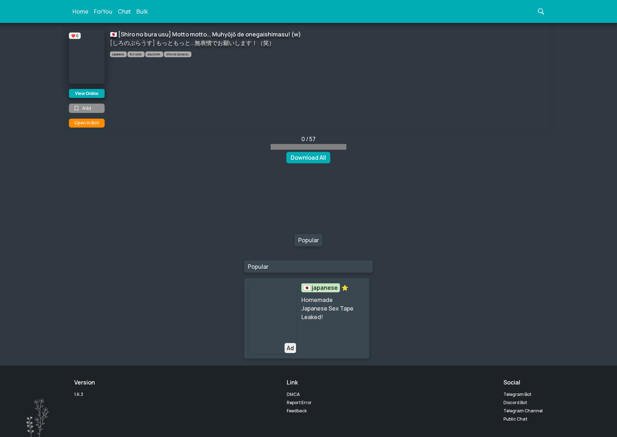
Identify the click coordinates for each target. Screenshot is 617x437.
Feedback (297, 411)
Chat (124, 11)
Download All (308, 158)
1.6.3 (78, 394)
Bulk (142, 11)
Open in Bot (86, 123)
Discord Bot (515, 402)
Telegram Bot (517, 394)
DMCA (293, 394)
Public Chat (515, 419)
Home (80, 11)
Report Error (299, 402)
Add (86, 108)
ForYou (103, 11)
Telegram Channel (523, 411)
